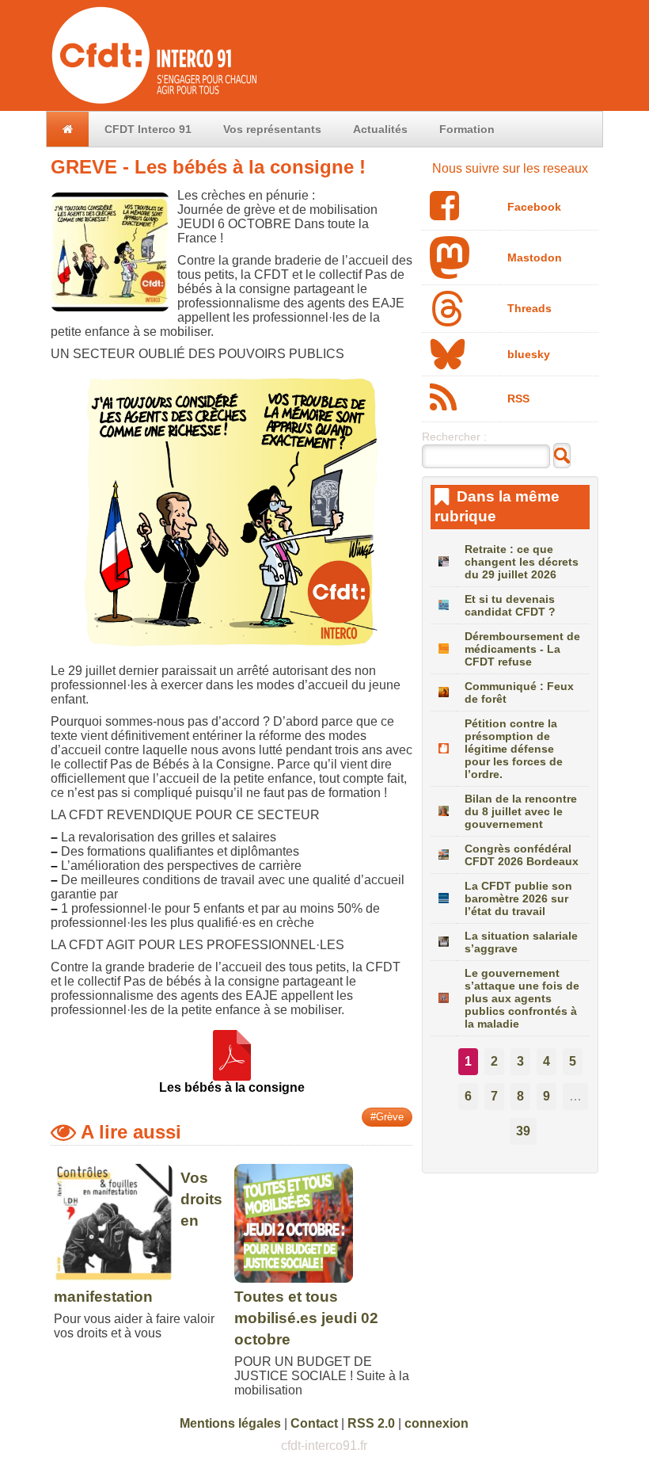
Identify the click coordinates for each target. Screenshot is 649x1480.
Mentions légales (230, 1423)
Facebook (534, 206)
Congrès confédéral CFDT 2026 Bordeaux (522, 855)
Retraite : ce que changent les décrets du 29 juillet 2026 (522, 562)
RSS (518, 398)
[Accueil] (153, 103)
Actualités (380, 129)
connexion (436, 1423)
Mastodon (534, 257)
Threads (529, 308)
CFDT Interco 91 (148, 129)
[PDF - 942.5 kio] (232, 1073)
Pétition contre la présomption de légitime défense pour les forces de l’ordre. (514, 748)
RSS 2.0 (371, 1423)
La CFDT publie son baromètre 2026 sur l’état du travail (518, 898)
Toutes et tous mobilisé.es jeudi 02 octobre (306, 1318)
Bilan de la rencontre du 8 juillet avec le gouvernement (521, 811)
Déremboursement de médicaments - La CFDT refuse (522, 649)
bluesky (528, 354)
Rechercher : (454, 436)
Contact (314, 1423)
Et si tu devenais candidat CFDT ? (510, 605)
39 (523, 1131)
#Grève (387, 1117)
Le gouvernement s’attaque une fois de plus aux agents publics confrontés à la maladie (522, 998)
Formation (467, 129)
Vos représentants (272, 129)
